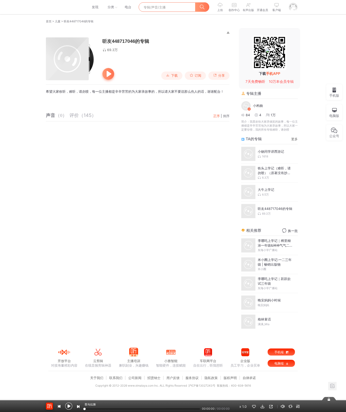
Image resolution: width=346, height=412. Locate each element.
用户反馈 (173, 378)
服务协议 (192, 378)
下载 (174, 75)
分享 (221, 75)
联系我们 (115, 378)
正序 (216, 116)
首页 (49, 21)
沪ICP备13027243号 (201, 385)
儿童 (57, 21)
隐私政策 (211, 378)
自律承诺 (249, 378)
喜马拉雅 (64, 7)
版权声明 (230, 378)
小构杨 (258, 106)
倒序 (226, 116)
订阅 (198, 75)
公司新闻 (134, 378)
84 (248, 115)
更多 (294, 139)
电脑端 (279, 363)
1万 (273, 115)
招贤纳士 (154, 378)
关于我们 (96, 378)
